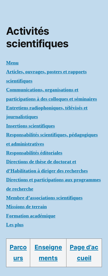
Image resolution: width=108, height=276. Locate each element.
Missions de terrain (26, 207)
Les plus (15, 225)
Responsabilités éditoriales (34, 153)
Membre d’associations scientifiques (44, 198)
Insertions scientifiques (30, 126)
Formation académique (30, 216)
